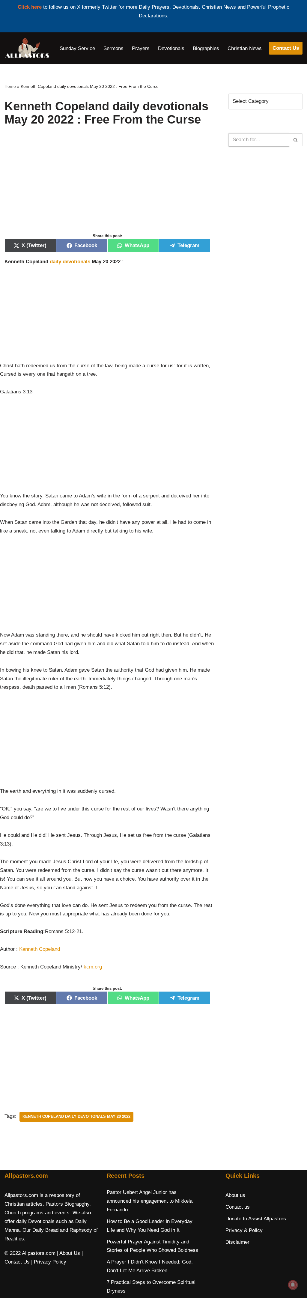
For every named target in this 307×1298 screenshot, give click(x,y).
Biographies (206, 48)
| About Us (68, 1253)
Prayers (141, 48)
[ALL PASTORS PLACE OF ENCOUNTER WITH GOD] (26, 48)
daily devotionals (70, 261)
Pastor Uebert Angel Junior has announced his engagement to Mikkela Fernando (149, 1201)
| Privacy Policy (48, 1262)
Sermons (113, 48)
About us (235, 1195)
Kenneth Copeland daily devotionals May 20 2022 (76, 1116)
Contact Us (286, 48)
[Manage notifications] (293, 1285)
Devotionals (171, 48)
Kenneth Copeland (39, 949)
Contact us (237, 1207)
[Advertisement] (107, 186)
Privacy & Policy (244, 1230)
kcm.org (93, 967)
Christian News (245, 48)
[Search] (296, 139)
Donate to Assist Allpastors (255, 1219)
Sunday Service (77, 48)
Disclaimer (237, 1242)
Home (10, 86)
